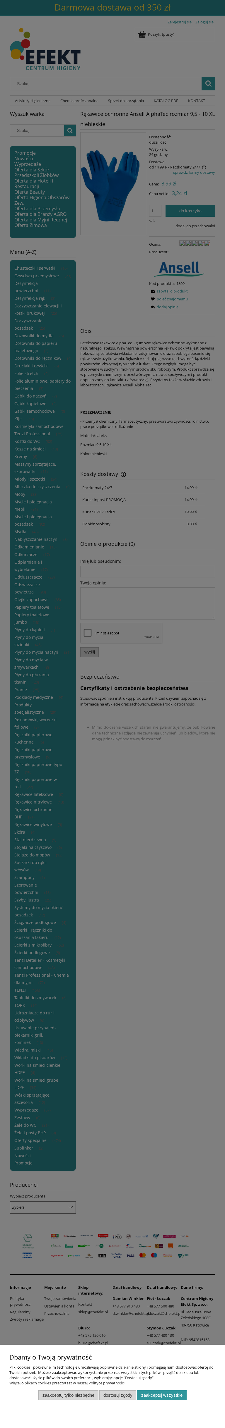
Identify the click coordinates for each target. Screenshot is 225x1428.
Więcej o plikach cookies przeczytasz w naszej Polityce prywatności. (67, 1383)
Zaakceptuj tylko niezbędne (68, 1395)
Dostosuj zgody (117, 1395)
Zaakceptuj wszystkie (162, 1395)
